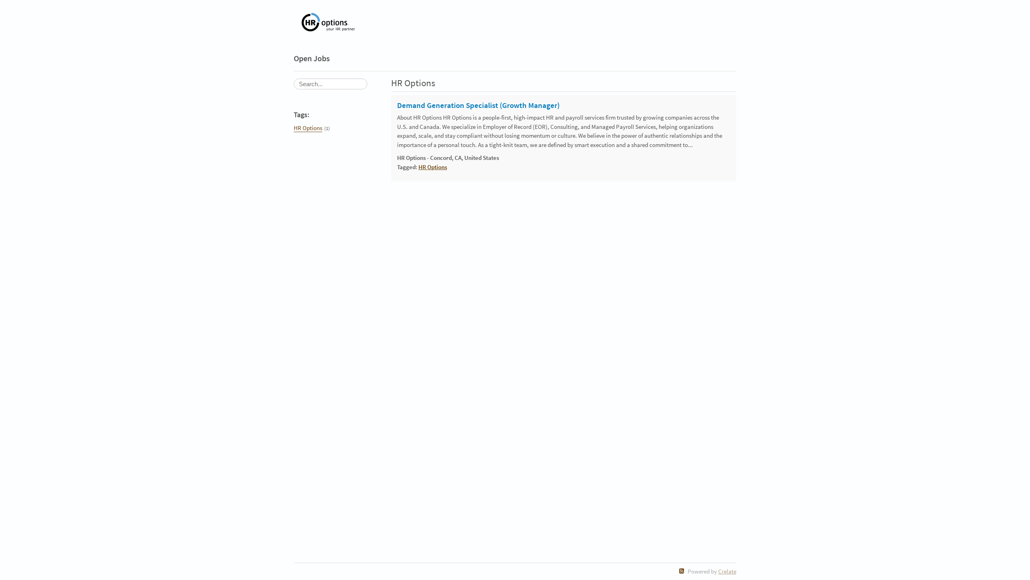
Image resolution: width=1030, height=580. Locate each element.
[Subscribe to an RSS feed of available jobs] (682, 571)
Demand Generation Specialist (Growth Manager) (478, 105)
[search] (330, 84)
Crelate (727, 571)
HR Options (308, 128)
